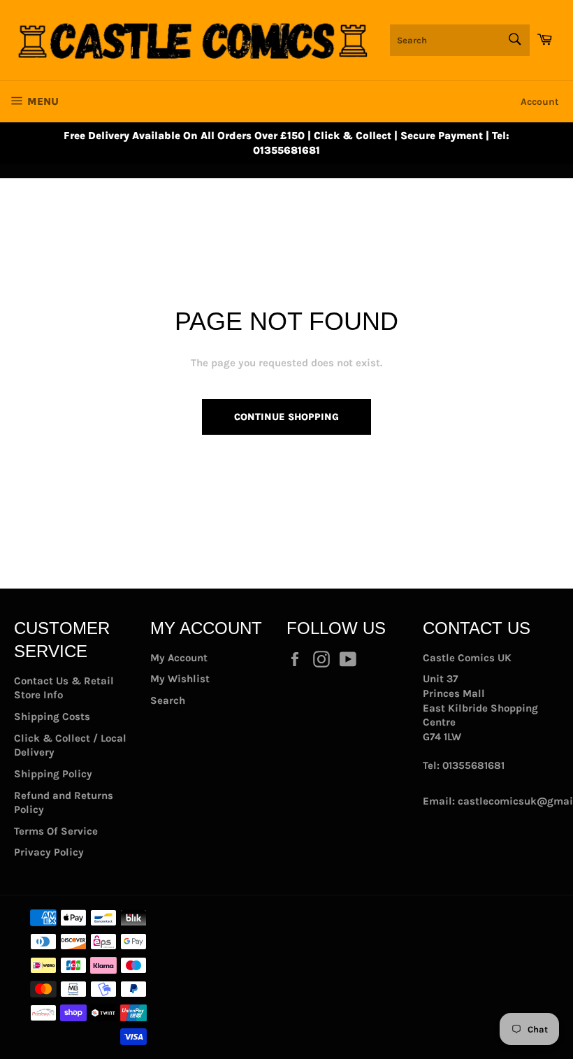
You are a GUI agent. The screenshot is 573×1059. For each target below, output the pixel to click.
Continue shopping (286, 417)
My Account (179, 657)
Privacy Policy (49, 852)
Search (167, 700)
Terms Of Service (56, 831)
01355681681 (473, 765)
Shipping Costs (52, 716)
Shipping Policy (53, 774)
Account (540, 102)
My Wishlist (180, 678)
